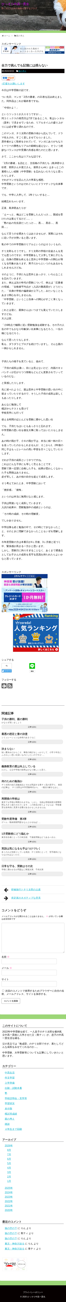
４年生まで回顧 (13, 1129)
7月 (9, 1154)
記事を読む (32, 727)
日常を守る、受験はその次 (17, 866)
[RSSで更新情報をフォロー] (9, 685)
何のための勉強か (12, 781)
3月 (9, 1172)
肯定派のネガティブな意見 (26, 898)
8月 (9, 1150)
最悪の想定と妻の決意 (15, 734)
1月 (9, 1181)
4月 (9, 1167)
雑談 (7, 1124)
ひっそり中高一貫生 (15, 4)
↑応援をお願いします (13, 83)
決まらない (8, 748)
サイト (5, 979)
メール (7, 968)
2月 (9, 1176)
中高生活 (10, 1072)
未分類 (8, 1108)
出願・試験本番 (13, 1088)
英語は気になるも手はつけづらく (21, 848)
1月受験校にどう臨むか (15, 833)
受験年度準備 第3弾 (14, 818)
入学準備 (10, 1083)
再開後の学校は (11, 798)
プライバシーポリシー (33, 1292)
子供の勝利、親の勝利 (15, 719)
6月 (9, 1159)
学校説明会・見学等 (16, 1098)
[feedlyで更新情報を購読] (4, 685)
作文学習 (10, 1077)
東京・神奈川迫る (14, 1243)
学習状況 (10, 1103)
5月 (9, 1163)
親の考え (23, 71)
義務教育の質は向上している (18, 766)
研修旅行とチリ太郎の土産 (26, 889)
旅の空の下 (11, 1228)
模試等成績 (11, 1113)
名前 (6, 957)
